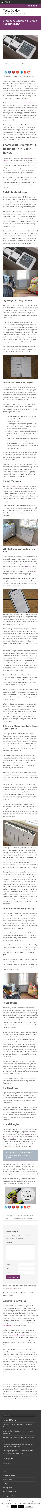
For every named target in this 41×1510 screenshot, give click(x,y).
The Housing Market (9, 1492)
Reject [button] (21, 1507)
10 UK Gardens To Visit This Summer (24, 1218)
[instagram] (34, 6)
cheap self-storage (17, 1362)
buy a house (27, 1315)
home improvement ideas (18, 1323)
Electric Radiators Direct (16, 115)
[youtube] (36, 6)
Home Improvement (9, 1475)
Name (8, 1264)
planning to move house (10, 1315)
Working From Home (9, 1496)
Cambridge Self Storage (21, 1364)
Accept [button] (14, 1507)
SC (24, 64)
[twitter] (31, 6)
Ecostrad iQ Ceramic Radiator (15, 486)
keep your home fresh (20, 1325)
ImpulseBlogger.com (18, 1335)
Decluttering (7, 1463)
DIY (19, 64)
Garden (5, 1471)
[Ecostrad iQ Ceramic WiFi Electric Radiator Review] (20, 47)
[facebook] (29, 6)
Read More (29, 1507)
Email (8, 1269)
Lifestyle (5, 1483)
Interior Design (7, 1479)
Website (8, 1273)
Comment (9, 1243)
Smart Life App (31, 571)
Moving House (7, 1488)
